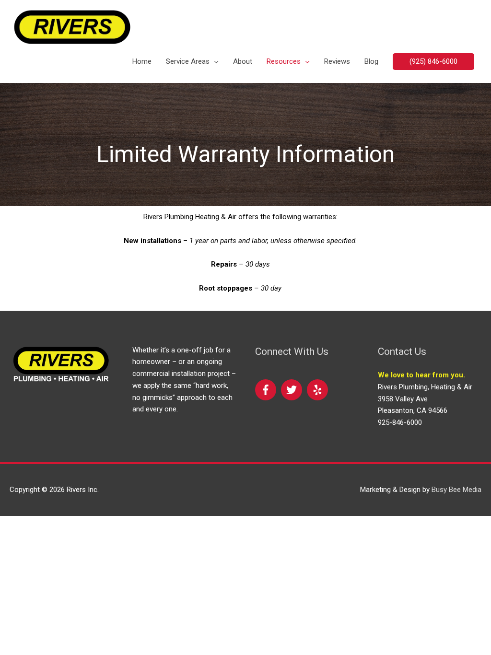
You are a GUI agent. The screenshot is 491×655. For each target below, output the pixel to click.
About (242, 61)
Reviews (337, 61)
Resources (284, 61)
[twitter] (293, 389)
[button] (433, 61)
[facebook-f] (267, 389)
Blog (371, 61)
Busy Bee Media (456, 489)
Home (142, 61)
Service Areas (188, 61)
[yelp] (317, 389)
